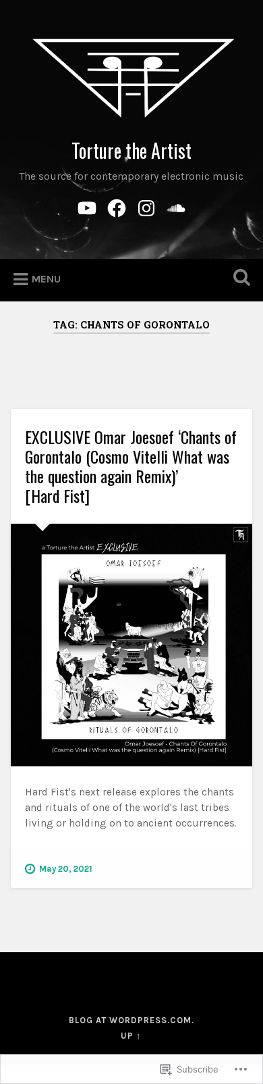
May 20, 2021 (65, 869)
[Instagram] (146, 206)
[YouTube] (87, 206)
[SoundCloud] (176, 206)
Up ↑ (131, 1036)
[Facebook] (116, 206)
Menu (46, 278)
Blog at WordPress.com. (131, 1020)
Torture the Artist (131, 150)
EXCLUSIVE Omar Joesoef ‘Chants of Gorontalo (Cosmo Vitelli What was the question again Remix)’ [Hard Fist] (131, 465)
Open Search (239, 279)
